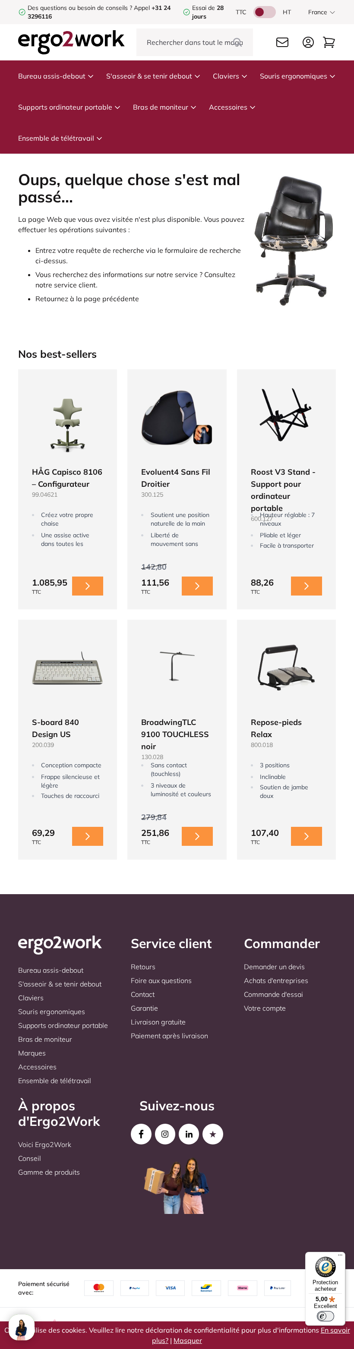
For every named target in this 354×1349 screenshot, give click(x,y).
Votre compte (265, 1008)
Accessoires (228, 107)
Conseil (29, 1158)
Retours (143, 966)
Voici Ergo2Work (44, 1144)
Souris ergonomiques (293, 76)
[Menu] (340, 1257)
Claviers (226, 76)
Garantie (144, 1008)
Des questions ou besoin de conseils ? (80, 8)
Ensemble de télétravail (56, 138)
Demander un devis (274, 966)
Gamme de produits (49, 1172)
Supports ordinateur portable (65, 107)
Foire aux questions (161, 980)
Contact (143, 994)
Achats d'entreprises (276, 980)
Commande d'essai (273, 994)
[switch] (325, 1316)
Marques (32, 1053)
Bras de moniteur (160, 107)
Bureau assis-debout (51, 76)
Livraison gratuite (158, 1022)
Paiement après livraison (169, 1035)
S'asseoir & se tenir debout (149, 76)
